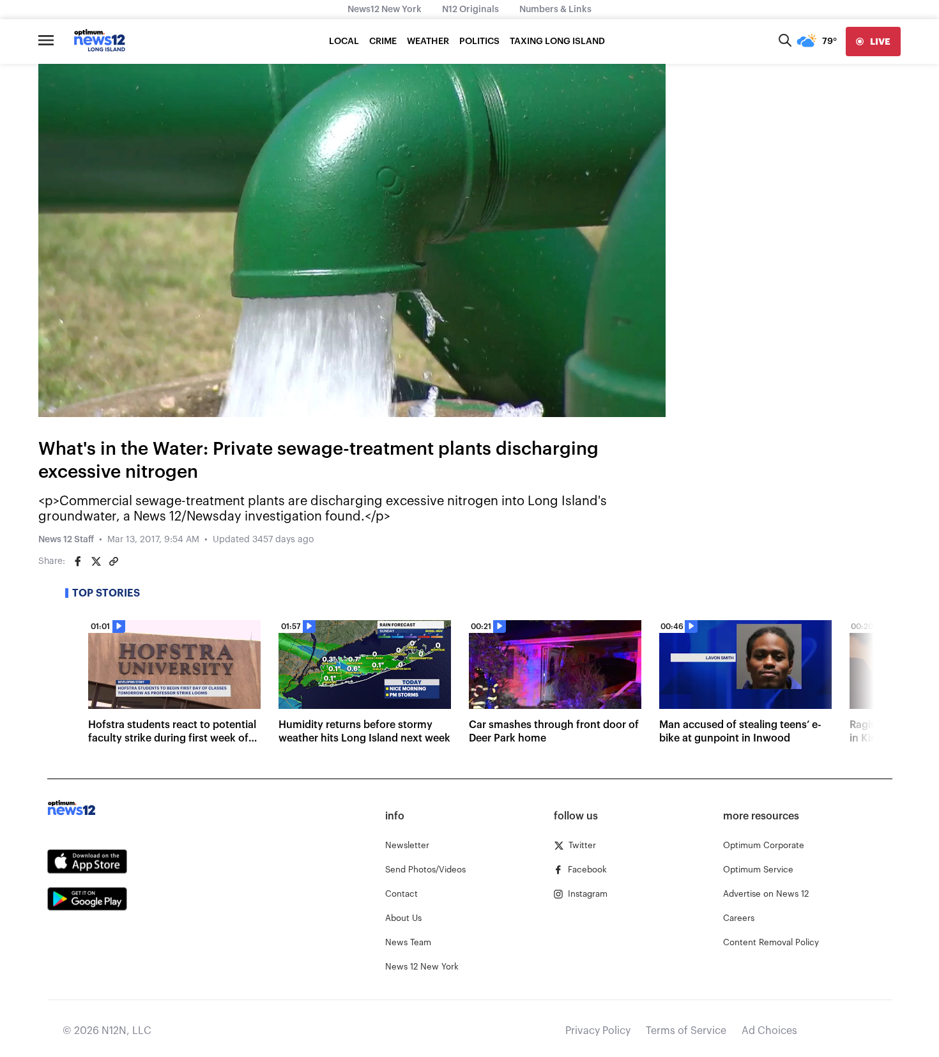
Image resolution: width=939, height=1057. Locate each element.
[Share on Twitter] (96, 561)
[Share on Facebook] (78, 561)
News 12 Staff (66, 539)
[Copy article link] (114, 561)
